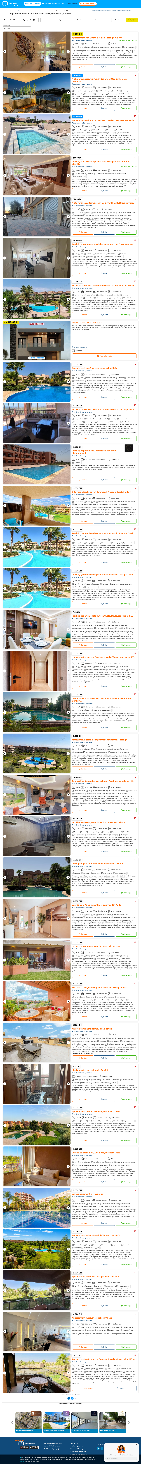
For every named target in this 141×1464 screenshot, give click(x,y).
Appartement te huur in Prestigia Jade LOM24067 (96, 1276)
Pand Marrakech (27, 11)
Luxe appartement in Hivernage (87, 1194)
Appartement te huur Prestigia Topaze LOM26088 (96, 1235)
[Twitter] (102, 1448)
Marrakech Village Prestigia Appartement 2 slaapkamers (99, 987)
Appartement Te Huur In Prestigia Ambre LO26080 (96, 1111)
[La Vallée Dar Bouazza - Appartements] (66, 1413)
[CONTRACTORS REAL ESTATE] (94, 1413)
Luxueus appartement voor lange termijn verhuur (96, 946)
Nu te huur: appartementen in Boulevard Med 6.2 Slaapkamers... (103, 203)
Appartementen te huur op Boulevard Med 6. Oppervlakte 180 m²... (104, 1359)
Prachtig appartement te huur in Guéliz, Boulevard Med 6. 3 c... (102, 616)
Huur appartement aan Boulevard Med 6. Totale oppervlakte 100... (104, 657)
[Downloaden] (29, 1445)
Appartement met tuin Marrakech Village (92, 1318)
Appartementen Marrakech (45, 11)
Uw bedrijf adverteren (52, 1446)
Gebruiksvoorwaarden (78, 1452)
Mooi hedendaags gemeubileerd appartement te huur (98, 822)
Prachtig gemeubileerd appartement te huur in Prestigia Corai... (103, 533)
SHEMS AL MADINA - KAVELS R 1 (87, 323)
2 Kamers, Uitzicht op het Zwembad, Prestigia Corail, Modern (101, 492)
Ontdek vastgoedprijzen (52, 1449)
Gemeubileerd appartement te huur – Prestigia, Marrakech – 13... (103, 781)
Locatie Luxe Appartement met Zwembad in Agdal (97, 905)
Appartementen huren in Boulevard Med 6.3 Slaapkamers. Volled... (104, 120)
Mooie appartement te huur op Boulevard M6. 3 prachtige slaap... (103, 409)
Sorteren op (6, 25)
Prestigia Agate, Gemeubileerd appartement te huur (97, 863)
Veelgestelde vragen (77, 1449)
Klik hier (22, 1461)
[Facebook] (98, 1448)
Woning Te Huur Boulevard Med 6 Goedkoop (121, 10)
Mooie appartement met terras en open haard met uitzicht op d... (103, 285)
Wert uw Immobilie (32, 4)
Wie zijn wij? (74, 1443)
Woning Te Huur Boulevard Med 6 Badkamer (101, 10)
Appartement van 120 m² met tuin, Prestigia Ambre (97, 38)
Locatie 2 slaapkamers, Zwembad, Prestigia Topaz (96, 1153)
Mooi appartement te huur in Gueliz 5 (90, 1070)
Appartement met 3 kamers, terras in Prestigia (94, 368)
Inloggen (73, 4)
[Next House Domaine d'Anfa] (36, 1413)
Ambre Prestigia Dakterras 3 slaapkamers (92, 1029)
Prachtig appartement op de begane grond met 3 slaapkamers (102, 244)
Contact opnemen (76, 1446)
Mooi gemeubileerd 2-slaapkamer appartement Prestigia (99, 740)
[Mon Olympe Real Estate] (121, 1413)
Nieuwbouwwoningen (51, 4)
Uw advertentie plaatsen (87, 3)
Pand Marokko (15, 11)
